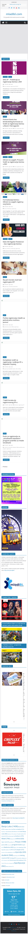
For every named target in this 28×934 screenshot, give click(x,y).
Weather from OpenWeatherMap (14, 914)
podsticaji (8, 86)
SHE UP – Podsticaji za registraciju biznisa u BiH (12, 80)
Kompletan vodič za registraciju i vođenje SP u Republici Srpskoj (13, 362)
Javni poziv (22, 834)
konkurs (19, 836)
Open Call (5, 842)
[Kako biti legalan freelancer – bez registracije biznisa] (14, 230)
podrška (20, 447)
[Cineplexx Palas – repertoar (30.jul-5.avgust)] (12, 739)
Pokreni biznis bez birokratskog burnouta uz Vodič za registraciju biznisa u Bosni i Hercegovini (13, 122)
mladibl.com (14, 14)
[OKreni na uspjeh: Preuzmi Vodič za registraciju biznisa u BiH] (14, 148)
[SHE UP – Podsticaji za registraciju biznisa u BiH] (14, 68)
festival (11, 831)
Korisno (4, 116)
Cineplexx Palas (8, 829)
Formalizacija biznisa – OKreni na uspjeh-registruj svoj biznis (13, 202)
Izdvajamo (5, 76)
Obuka (12, 838)
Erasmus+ (4, 831)
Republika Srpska (12, 368)
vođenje (19, 368)
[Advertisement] (14, 39)
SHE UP (16, 86)
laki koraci (16, 405)
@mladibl (7, 880)
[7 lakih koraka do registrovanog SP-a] (14, 388)
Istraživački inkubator (12, 447)
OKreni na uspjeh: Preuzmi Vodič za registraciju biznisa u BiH (13, 162)
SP (23, 405)
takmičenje (16, 855)
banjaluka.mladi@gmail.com (7, 801)
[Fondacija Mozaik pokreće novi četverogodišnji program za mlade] (12, 679)
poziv (24, 447)
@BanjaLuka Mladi (10, 882)
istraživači (6, 447)
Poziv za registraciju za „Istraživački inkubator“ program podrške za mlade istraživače (13, 439)
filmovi (16, 831)
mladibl (11, 84)
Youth (3, 863)
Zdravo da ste (10, 866)
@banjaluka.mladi (10, 874)
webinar (22, 860)
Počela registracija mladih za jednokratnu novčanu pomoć (14, 320)
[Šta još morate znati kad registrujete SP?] (14, 268)
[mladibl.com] (3, 22)
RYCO (13, 849)
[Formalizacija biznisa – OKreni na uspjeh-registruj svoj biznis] (14, 188)
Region (16, 847)
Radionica (8, 847)
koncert (4, 836)
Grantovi (10, 834)
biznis (5, 86)
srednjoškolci (11, 852)
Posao (20, 841)
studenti (7, 855)
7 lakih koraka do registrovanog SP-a (10, 401)
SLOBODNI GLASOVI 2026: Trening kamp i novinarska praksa (17, 5)
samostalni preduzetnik (13, 286)
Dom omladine (18, 829)
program (4, 448)
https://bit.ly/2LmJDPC (9, 570)
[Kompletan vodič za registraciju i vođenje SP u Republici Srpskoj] (14, 348)
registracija (13, 86)
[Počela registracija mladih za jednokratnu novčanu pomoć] (14, 306)
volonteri (6, 860)
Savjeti (20, 849)
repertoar (22, 847)
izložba (15, 833)
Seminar (4, 852)
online (19, 839)
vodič (23, 128)
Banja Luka (9, 826)
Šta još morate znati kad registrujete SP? (12, 281)
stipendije (20, 852)
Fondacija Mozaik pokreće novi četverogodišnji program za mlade (24, 691)
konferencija (11, 836)
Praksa (9, 844)
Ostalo (10, 76)
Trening (12, 858)
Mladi (13, 326)
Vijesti (4, 315)
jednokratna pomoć (7, 326)
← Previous (4, 466)
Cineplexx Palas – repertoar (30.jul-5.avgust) (24, 744)
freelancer (8, 248)
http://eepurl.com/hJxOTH (19, 818)
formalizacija (9, 208)
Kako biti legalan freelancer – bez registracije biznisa (13, 243)
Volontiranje (14, 860)
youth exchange (10, 863)
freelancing (13, 248)
